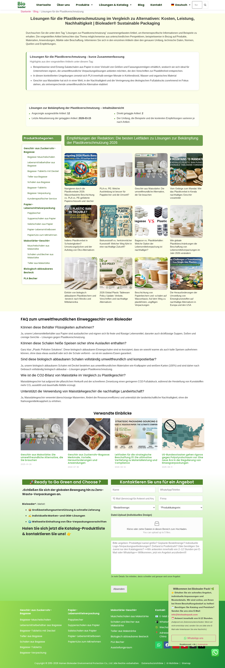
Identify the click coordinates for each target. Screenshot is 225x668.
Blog (141, 5)
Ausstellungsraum (121, 647)
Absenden (119, 589)
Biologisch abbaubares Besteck (38, 270)
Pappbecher (34, 213)
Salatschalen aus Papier (40, 224)
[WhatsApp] (158, 644)
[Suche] (205, 5)
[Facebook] (167, 644)
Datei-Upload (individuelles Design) (131, 515)
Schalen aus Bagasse (39, 182)
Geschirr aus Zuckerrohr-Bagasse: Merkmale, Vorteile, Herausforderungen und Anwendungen (89, 458)
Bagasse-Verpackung (39, 193)
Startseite (43, 5)
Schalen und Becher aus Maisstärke (40, 256)
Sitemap (186, 663)
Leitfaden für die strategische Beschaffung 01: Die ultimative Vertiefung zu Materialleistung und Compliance (136, 458)
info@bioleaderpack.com (184, 614)
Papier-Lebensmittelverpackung (39, 206)
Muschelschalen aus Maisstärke (38, 247)
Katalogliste (203, 644)
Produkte (82, 5)
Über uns (63, 5)
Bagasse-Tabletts (37, 187)
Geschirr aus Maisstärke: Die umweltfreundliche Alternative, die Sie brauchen (42, 457)
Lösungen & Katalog (113, 5)
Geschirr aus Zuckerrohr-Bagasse (40, 150)
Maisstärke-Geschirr (37, 240)
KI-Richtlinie (172, 663)
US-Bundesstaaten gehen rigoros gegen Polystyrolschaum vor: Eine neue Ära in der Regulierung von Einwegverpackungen (182, 458)
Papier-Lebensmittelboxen (42, 229)
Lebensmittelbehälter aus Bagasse (41, 164)
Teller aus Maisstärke (39, 263)
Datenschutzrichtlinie (152, 663)
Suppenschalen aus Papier (42, 218)
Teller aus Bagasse (37, 176)
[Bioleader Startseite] (23, 5)
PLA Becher (31, 278)
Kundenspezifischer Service (42, 198)
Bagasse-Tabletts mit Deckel (43, 171)
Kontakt (156, 5)
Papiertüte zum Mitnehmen (42, 235)
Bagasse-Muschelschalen (41, 156)
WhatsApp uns (195, 638)
